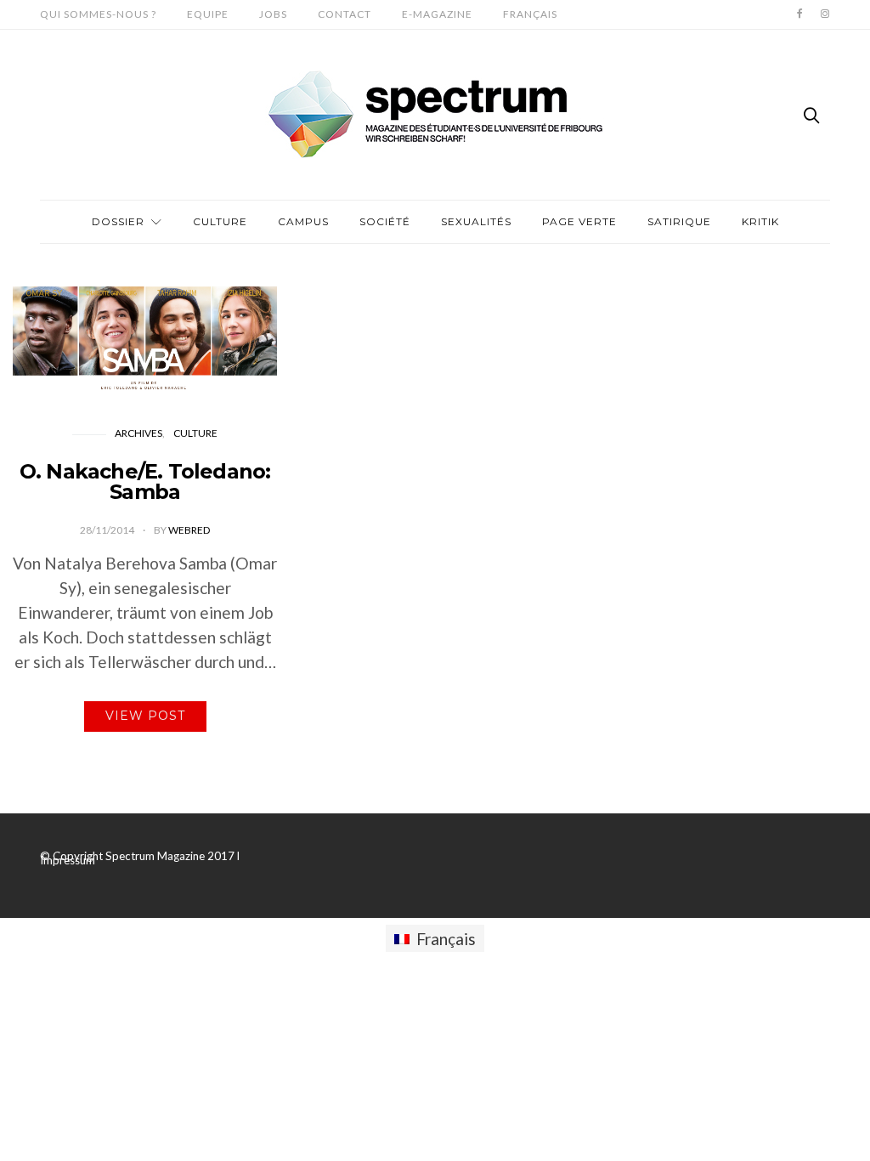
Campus (303, 221)
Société (384, 221)
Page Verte (579, 221)
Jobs (273, 14)
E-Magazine (437, 14)
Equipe (208, 14)
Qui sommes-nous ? (98, 14)
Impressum (67, 860)
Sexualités (476, 221)
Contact (344, 14)
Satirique (679, 221)
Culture (220, 221)
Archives (138, 433)
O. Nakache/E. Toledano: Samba (145, 481)
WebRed (189, 530)
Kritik (760, 221)
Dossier (118, 221)
